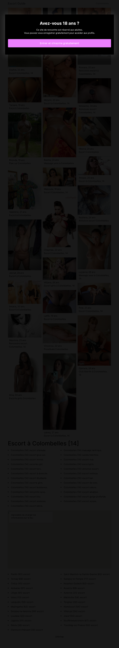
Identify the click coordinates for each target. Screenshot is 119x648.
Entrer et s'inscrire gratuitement (59, 43)
